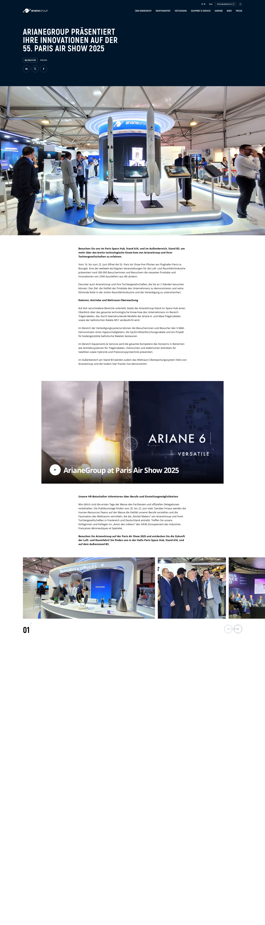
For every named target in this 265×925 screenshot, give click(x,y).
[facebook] (43, 68)
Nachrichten (30, 60)
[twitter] (35, 68)
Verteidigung (181, 10)
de (202, 4)
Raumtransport (163, 10)
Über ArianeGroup (143, 10)
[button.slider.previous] (228, 629)
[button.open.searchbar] (240, 4)
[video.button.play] (55, 469)
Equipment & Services (201, 10)
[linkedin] (26, 68)
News (229, 10)
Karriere (219, 10)
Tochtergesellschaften (224, 4)
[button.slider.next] (238, 629)
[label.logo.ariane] (35, 12)
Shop (210, 4)
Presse (239, 10)
